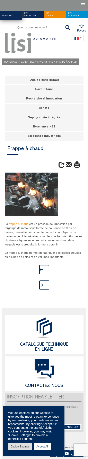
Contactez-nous (44, 386)
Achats (44, 108)
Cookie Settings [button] (20, 446)
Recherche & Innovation (44, 98)
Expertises (27, 62)
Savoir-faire (45, 62)
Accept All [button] (42, 446)
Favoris (81, 30)
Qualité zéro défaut (44, 80)
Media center (67, 447)
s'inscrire (72, 427)
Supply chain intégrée (44, 117)
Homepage (10, 62)
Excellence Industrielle (44, 136)
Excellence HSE (44, 126)
